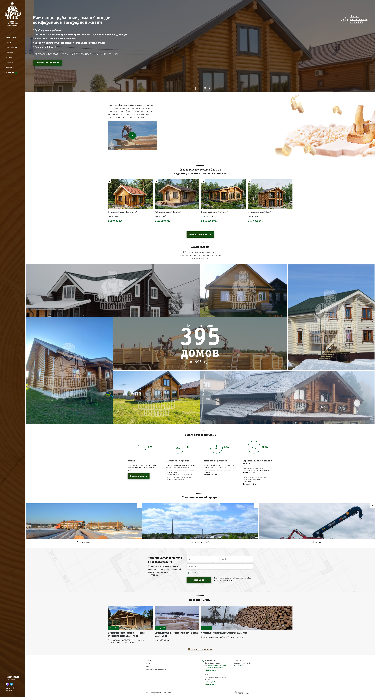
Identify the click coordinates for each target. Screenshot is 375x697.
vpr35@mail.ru (238, 665)
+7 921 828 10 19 (149, 465)
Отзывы (9, 57)
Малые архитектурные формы (156, 669)
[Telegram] (11, 684)
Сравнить (10, 72)
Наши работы (11, 47)
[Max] (7, 684)
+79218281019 (12, 677)
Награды (10, 52)
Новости (9, 62)
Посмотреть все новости (200, 649)
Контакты (10, 67)
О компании (11, 37)
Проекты (9, 42)
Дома (148, 663)
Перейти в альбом (113, 298)
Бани (147, 666)
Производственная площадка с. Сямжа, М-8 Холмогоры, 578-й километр (215, 668)
